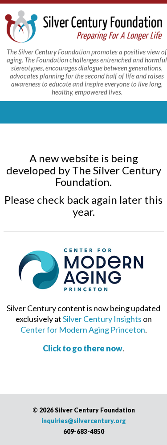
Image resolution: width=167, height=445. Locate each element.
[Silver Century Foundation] (83, 25)
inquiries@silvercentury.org (83, 420)
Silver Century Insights (102, 319)
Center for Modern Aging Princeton (82, 329)
